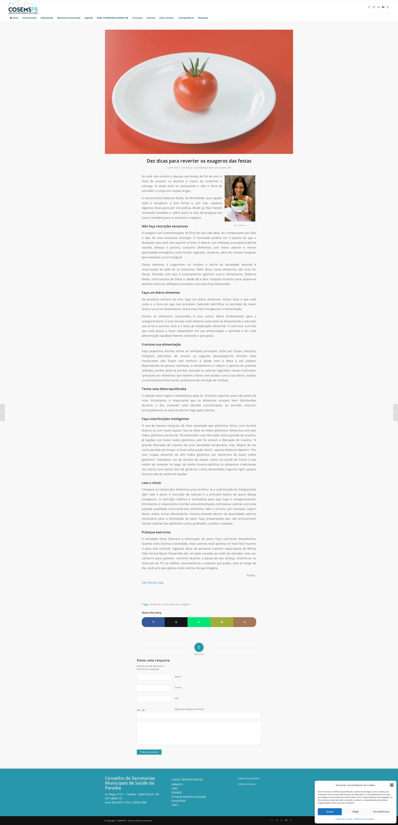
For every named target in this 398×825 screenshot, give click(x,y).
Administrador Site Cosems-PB (215, 167)
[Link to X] (387, 7)
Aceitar (329, 811)
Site (176, 698)
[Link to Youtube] (383, 7)
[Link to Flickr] (378, 7)
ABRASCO (177, 784)
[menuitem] (14, 18)
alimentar (155, 604)
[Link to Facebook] (369, 7)
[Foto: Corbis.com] (199, 92)
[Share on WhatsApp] (198, 622)
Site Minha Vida (152, 582)
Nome (178, 676)
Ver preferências (381, 811)
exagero (185, 604)
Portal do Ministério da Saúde (188, 796)
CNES (174, 788)
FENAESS (176, 792)
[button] (391, 785)
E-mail (178, 687)
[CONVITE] (395, 412)
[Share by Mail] (222, 622)
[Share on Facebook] (153, 622)
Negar (355, 811)
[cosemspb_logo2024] (23, 7)
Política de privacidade (364, 819)
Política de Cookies (344, 819)
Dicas (189, 167)
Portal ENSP (178, 800)
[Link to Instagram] (373, 7)
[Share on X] (176, 622)
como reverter (170, 604)
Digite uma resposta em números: (189, 709)
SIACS (174, 805)
